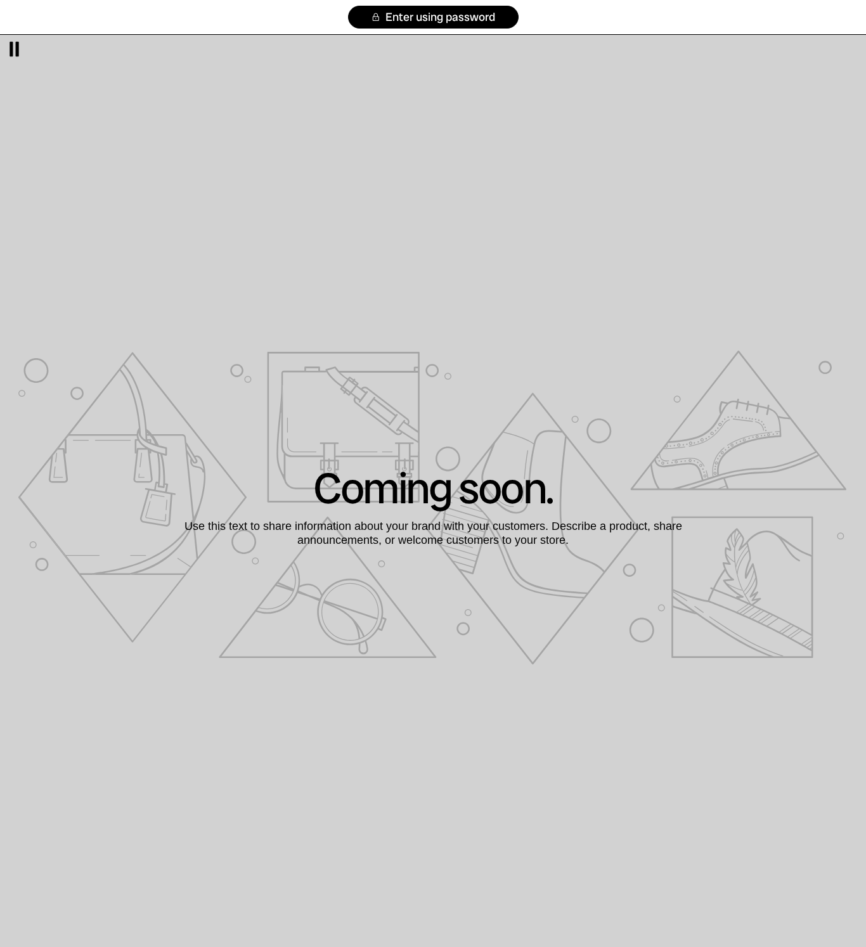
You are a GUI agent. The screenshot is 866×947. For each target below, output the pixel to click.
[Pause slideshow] (14, 49)
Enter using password (439, 17)
